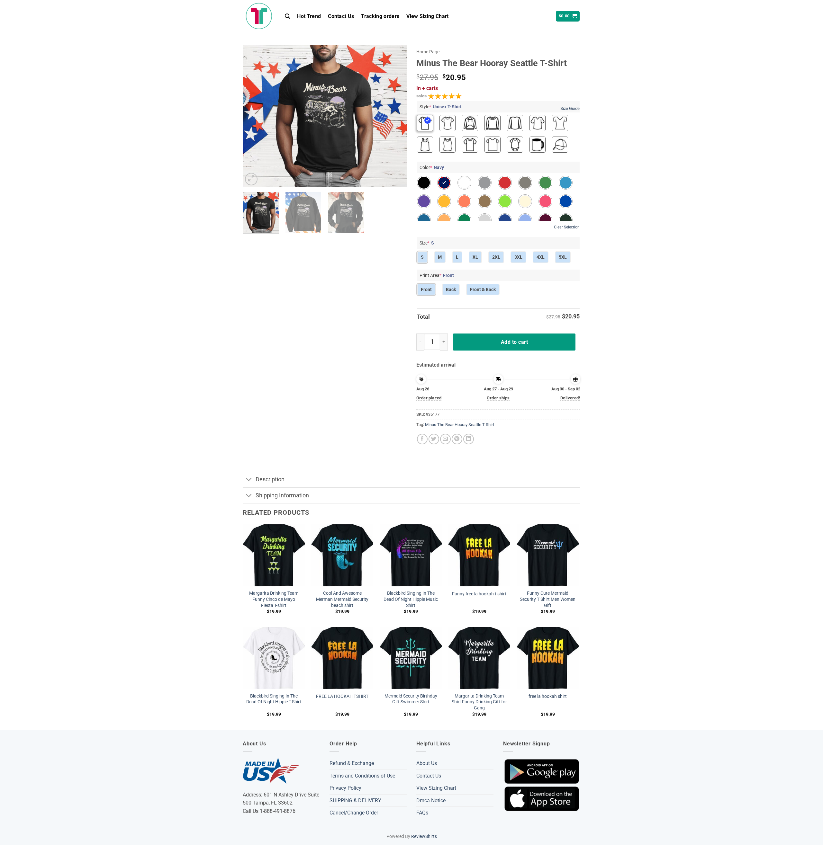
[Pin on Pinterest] (457, 439)
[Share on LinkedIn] (468, 439)
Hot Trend (309, 16)
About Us (426, 763)
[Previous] (254, 116)
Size (427, 242)
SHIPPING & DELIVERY (355, 800)
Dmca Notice (431, 800)
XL (475, 257)
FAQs (422, 813)
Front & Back (483, 289)
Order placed (429, 398)
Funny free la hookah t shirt (479, 594)
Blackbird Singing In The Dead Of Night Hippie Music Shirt (411, 599)
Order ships (498, 398)
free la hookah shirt (548, 696)
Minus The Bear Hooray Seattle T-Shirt (459, 424)
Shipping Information (282, 495)
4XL (541, 257)
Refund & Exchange (352, 763)
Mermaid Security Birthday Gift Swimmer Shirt (410, 699)
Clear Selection (567, 227)
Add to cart (514, 342)
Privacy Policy (345, 788)
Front (426, 289)
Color (432, 167)
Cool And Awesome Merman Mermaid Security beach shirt (342, 599)
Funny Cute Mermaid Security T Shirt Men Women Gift (547, 599)
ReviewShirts (424, 836)
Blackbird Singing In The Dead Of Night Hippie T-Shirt (273, 699)
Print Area (437, 275)
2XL (496, 257)
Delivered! (570, 398)
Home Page (427, 51)
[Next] (395, 116)
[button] (287, 16)
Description (270, 479)
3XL (518, 257)
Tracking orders (380, 16)
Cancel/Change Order (354, 813)
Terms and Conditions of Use (362, 776)
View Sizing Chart (427, 16)
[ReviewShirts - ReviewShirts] (259, 16)
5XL (563, 257)
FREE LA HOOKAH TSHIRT (342, 696)
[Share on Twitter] (434, 439)
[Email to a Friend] (445, 439)
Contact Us (341, 16)
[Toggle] (249, 480)
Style (441, 106)
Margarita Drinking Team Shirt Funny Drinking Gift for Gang (479, 702)
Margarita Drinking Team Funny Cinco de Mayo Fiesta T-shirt (273, 599)
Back (451, 289)
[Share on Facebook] (422, 439)
